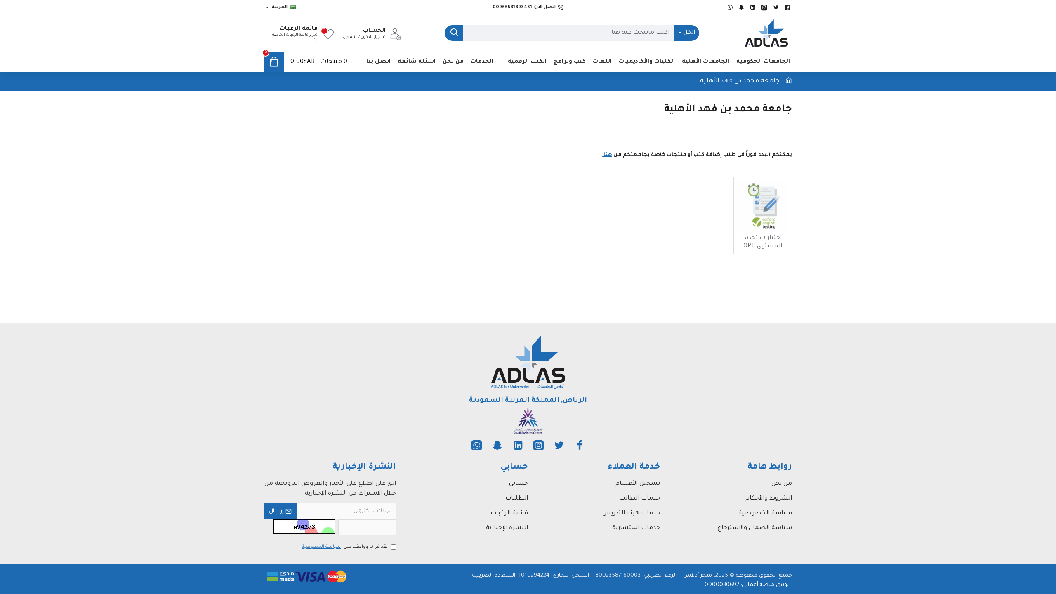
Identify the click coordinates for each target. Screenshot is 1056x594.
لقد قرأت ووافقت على (345, 546)
